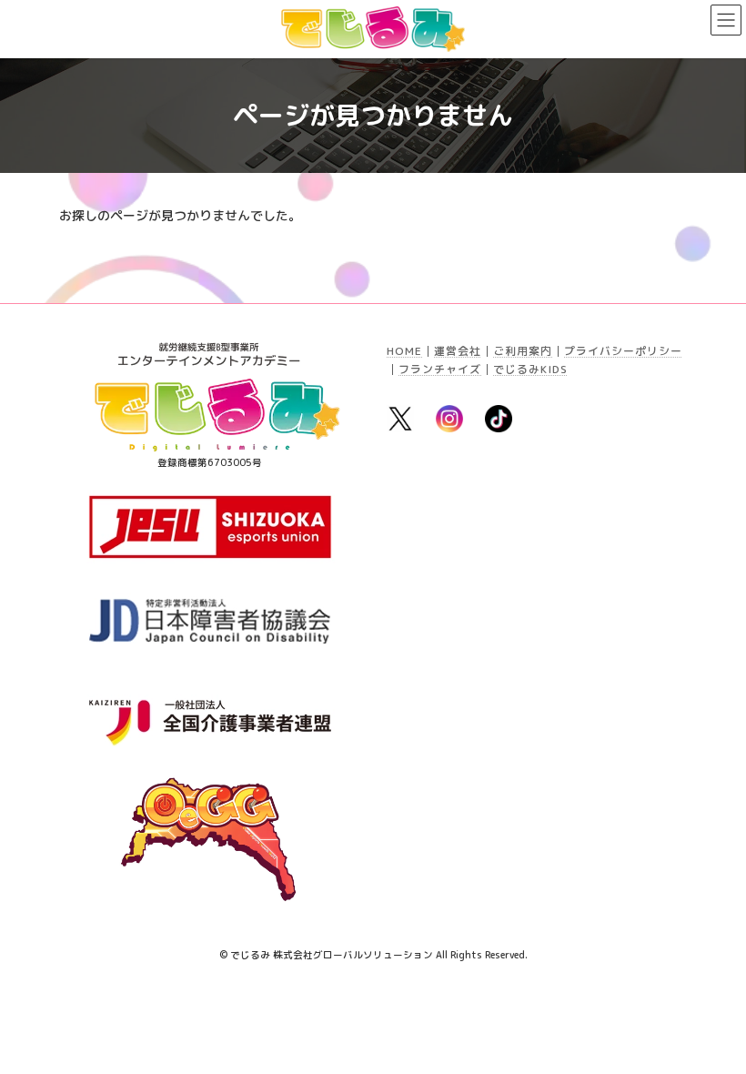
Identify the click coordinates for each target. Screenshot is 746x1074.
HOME (404, 351)
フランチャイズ (439, 369)
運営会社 (457, 351)
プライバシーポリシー (623, 351)
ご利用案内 (522, 351)
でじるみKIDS (530, 369)
